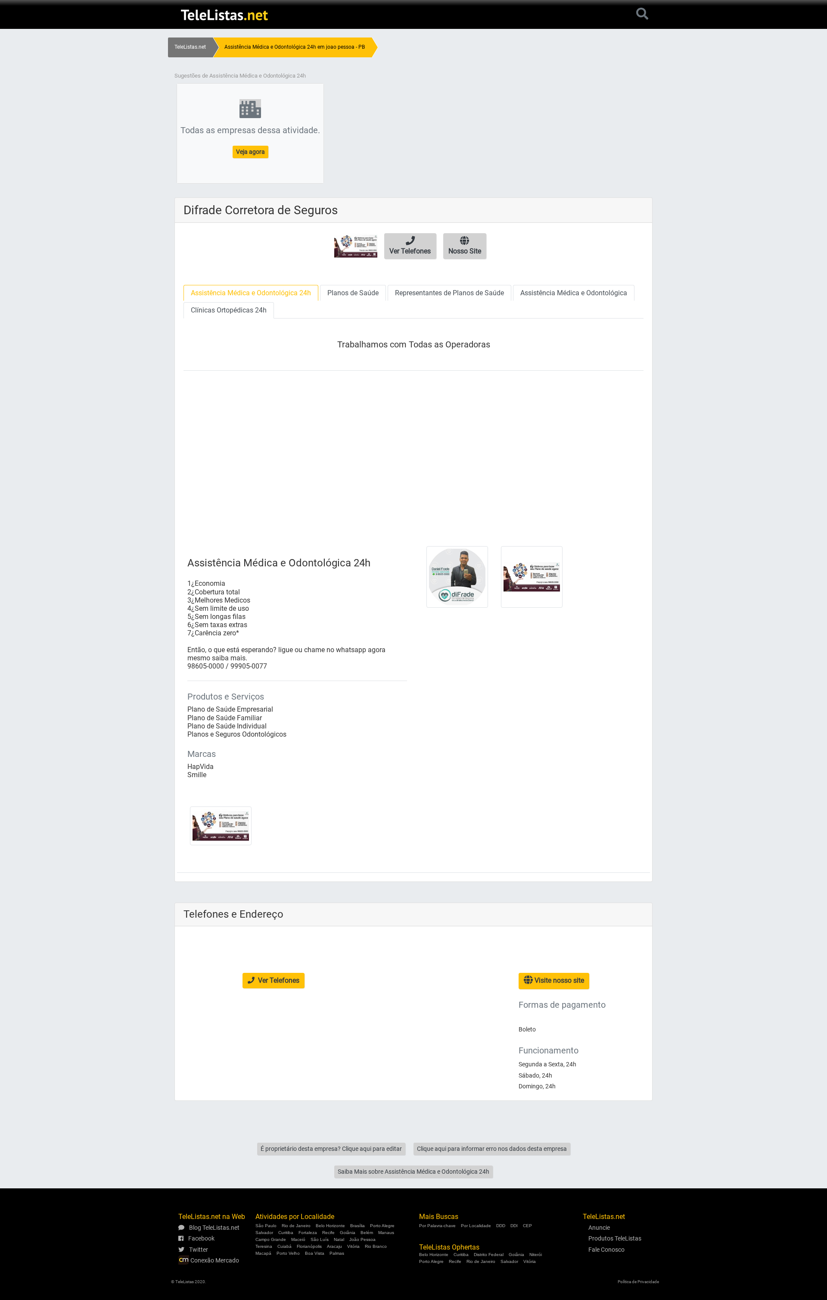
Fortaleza (307, 1232)
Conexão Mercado (214, 1260)
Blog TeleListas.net (213, 1227)
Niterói (535, 1254)
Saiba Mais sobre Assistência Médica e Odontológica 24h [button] (413, 1171)
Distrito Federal (489, 1254)
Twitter (198, 1249)
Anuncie (599, 1227)
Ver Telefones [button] (277, 980)
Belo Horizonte (330, 1225)
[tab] (250, 293)
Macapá (263, 1253)
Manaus (386, 1232)
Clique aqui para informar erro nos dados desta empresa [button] (492, 1148)
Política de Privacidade (638, 1281)
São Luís (320, 1239)
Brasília (357, 1225)
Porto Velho (288, 1253)
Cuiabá (284, 1246)
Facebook (201, 1238)
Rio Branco (376, 1246)
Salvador (264, 1232)
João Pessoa (362, 1239)
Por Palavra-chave (437, 1225)
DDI (514, 1225)
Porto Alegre (382, 1225)
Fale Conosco (606, 1249)
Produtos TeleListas (614, 1238)
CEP (527, 1225)
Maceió (298, 1239)
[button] (410, 246)
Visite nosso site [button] (558, 980)
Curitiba (285, 1232)
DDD (500, 1225)
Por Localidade (476, 1225)
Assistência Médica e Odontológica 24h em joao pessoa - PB (294, 47)
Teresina (263, 1246)
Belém (367, 1232)
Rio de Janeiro (296, 1225)
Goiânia (347, 1232)
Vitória (353, 1246)
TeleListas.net (190, 47)
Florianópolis (309, 1246)
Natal (339, 1239)
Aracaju (334, 1246)
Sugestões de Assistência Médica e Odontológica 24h (240, 75)
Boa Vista (314, 1253)
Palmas (337, 1253)
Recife (328, 1232)
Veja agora (250, 151)
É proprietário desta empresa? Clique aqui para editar (331, 1148)
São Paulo (266, 1225)
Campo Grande (270, 1239)
